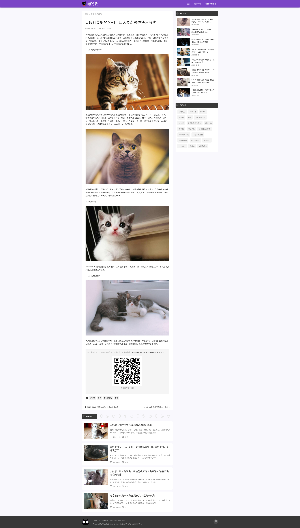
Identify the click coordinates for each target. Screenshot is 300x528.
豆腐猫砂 (207, 140)
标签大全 (121, 520)
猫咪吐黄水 (195, 140)
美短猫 (181, 117)
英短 (95, 195)
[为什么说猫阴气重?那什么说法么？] (183, 42)
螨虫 (189, 117)
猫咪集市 (105, 520)
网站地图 (113, 520)
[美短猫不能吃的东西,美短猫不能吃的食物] (96, 431)
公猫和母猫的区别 (194, 123)
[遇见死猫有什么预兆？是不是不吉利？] (183, 22)
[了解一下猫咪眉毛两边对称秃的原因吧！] (183, 72)
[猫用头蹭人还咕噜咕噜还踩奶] (183, 62)
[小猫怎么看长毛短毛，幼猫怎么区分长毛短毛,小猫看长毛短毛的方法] (96, 477)
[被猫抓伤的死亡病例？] (183, 52)
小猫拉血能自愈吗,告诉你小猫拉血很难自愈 (102, 407)
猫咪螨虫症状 (200, 117)
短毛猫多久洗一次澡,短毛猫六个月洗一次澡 (132, 495)
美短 (99, 398)
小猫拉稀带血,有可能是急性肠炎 (156, 407)
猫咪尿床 (193, 111)
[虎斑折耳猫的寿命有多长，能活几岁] (183, 82)
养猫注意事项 (210, 3)
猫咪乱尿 (182, 111)
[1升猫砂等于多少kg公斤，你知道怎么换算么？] (183, 32)
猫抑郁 (202, 111)
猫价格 (181, 129)
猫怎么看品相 (198, 134)
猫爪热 (192, 146)
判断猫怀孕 (183, 140)
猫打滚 (181, 123)
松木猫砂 (182, 146)
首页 (189, 4)
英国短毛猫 (108, 398)
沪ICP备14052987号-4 (133, 524)
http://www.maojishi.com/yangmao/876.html (148, 352)
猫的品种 (198, 4)
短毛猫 (92, 398)
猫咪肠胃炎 (203, 146)
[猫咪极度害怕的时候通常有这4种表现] (183, 92)
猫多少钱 (191, 129)
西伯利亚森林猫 (204, 129)
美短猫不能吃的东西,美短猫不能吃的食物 (131, 425)
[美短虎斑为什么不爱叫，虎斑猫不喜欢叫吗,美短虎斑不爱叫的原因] (96, 453)
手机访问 (97, 520)
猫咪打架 (208, 123)
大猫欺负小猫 (184, 134)
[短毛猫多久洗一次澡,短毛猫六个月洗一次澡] (96, 501)
